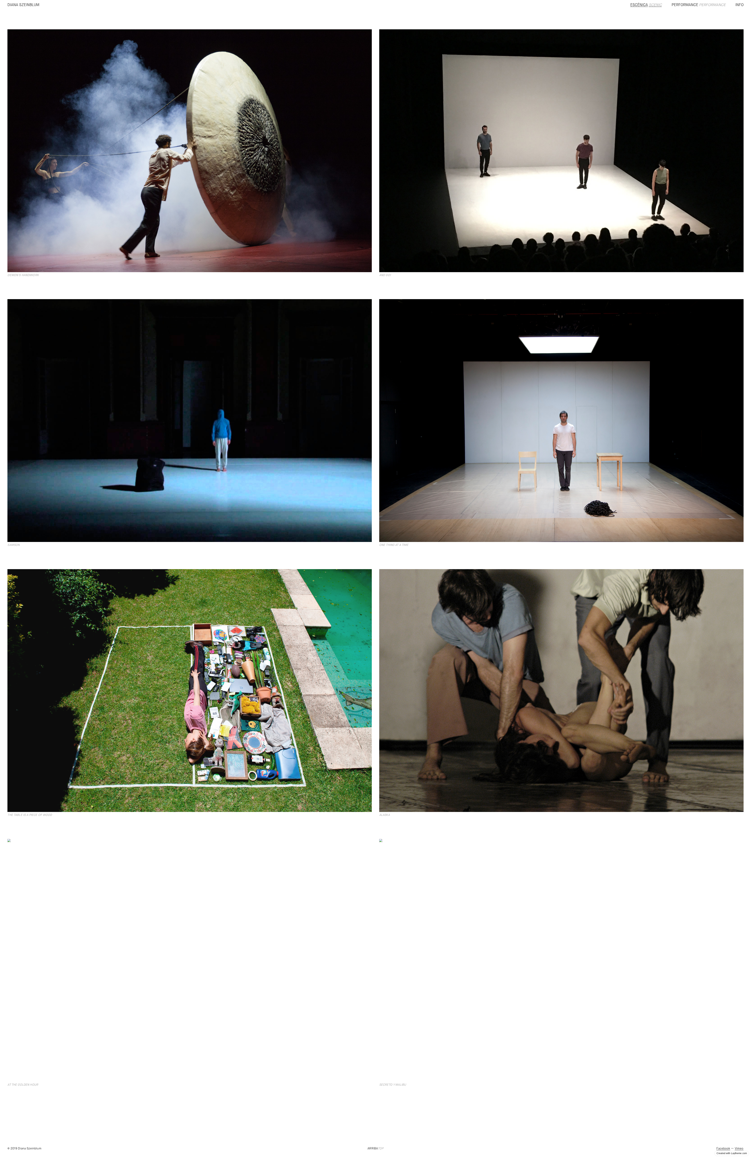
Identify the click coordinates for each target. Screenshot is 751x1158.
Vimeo (739, 1148)
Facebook (723, 1148)
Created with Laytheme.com (732, 1153)
